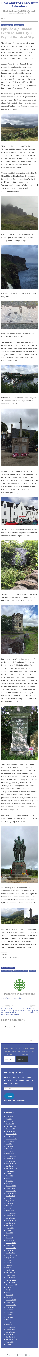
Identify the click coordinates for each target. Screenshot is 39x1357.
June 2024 (9, 1176)
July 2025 (9, 1144)
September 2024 (11, 1169)
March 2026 (10, 1124)
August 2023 (10, 1201)
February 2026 (11, 1126)
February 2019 (11, 1327)
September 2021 (11, 1255)
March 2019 (10, 1325)
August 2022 (10, 1228)
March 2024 (10, 1183)
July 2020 (9, 1290)
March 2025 (10, 1154)
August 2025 (10, 1141)
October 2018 (10, 1337)
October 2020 (10, 1282)
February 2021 (11, 1273)
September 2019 (11, 1310)
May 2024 (9, 1178)
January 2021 (10, 1275)
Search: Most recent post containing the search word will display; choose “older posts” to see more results (19, 1052)
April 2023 (9, 1208)
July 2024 (9, 1173)
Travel (33, 971)
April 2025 (9, 1151)
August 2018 (10, 1342)
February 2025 (11, 1156)
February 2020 (11, 1300)
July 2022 (9, 1230)
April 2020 (9, 1295)
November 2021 (11, 1250)
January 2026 (10, 1129)
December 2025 (11, 1131)
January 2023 (10, 1216)
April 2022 (9, 1238)
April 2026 (9, 1121)
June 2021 (9, 1263)
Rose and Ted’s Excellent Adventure (19, 4)
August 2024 (10, 1171)
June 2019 (9, 1317)
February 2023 (11, 1213)
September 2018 (11, 1339)
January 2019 (10, 1330)
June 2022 (9, 1233)
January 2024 (10, 1188)
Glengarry (7, 971)
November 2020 (11, 1280)
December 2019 (11, 1305)
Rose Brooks (19, 25)
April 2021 (9, 1268)
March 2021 (10, 1270)
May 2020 (9, 1292)
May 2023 (9, 1206)
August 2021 (10, 1258)
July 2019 (9, 1315)
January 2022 (10, 1245)
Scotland (17, 971)
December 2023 (11, 1191)
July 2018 (9, 1344)
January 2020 (10, 1302)
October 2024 (10, 1166)
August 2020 (10, 1287)
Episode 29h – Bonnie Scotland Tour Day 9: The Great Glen (29, 1009)
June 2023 (9, 1203)
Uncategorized (9, 968)
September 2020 (11, 1285)
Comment (31, 1040)
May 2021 (9, 1265)
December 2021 (11, 1248)
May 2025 (9, 1149)
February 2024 (11, 1186)
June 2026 (9, 1117)
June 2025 (9, 1146)
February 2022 (11, 1243)
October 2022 (10, 1223)
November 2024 (11, 1164)
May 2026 (9, 1119)
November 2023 (11, 1193)
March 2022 (10, 1240)
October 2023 (10, 1196)
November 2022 (11, 1220)
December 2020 (11, 1278)
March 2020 (10, 1297)
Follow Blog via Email (13, 1072)
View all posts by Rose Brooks (11, 998)
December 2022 (11, 1218)
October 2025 (10, 1136)
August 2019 (10, 1312)
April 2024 (9, 1181)
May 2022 (9, 1235)
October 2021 (10, 1253)
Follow (9, 1096)
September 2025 (11, 1139)
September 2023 (11, 1198)
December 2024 (11, 1161)
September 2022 (11, 1225)
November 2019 (11, 1307)
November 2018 (11, 1334)
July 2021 (9, 1260)
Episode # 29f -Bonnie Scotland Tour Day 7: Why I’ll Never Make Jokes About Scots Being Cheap (10, 1009)
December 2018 (11, 1332)
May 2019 (9, 1320)
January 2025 (10, 1159)
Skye (26, 971)
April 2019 (9, 1322)
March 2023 (10, 1211)
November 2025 (11, 1134)
